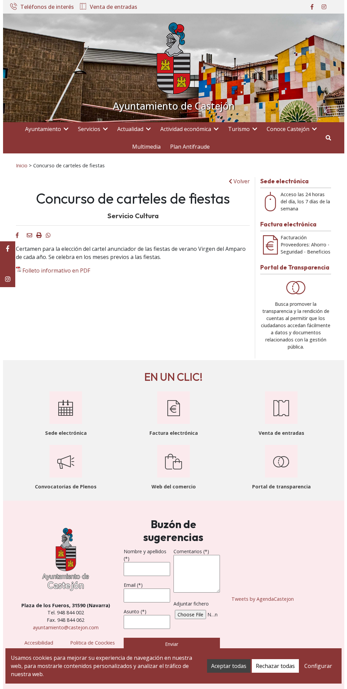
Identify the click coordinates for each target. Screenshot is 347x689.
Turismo (239, 129)
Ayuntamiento (43, 129)
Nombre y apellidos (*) (145, 555)
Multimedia (146, 146)
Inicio (21, 165)
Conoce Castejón (288, 129)
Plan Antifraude (190, 146)
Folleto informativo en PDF (56, 270)
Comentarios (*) (191, 551)
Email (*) (133, 585)
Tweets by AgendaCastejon (262, 599)
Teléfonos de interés (47, 7)
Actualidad (130, 129)
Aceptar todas (228, 666)
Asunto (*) (135, 611)
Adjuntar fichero (191, 603)
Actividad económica (185, 129)
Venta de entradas (113, 7)
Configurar (318, 666)
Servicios (89, 129)
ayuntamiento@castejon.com (66, 627)
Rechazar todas (275, 666)
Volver (241, 181)
